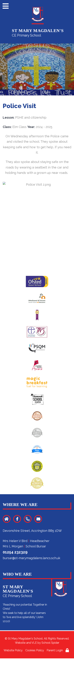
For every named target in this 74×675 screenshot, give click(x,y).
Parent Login (55, 650)
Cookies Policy (34, 650)
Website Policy (13, 650)
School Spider (50, 642)
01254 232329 (15, 552)
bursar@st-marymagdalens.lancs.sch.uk (31, 558)
